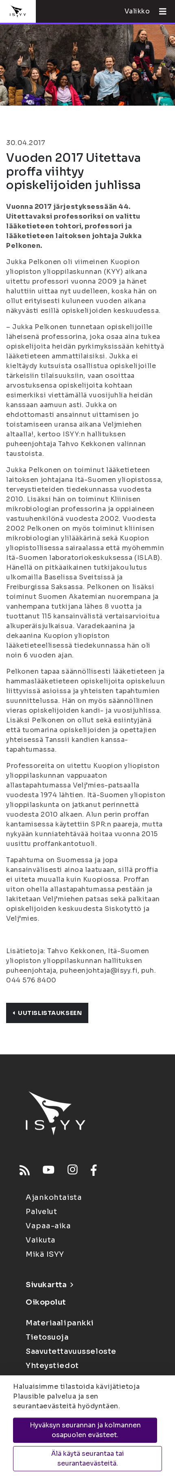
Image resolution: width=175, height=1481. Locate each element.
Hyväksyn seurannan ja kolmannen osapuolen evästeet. (85, 1430)
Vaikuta (41, 1240)
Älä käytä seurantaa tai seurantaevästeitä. (87, 1458)
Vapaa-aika (48, 1225)
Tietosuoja (47, 1337)
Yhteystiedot (52, 1365)
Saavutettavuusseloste (71, 1351)
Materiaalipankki (60, 1322)
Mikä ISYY (45, 1254)
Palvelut (41, 1211)
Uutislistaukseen (50, 1013)
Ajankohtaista (54, 1197)
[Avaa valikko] (159, 11)
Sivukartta (46, 1284)
